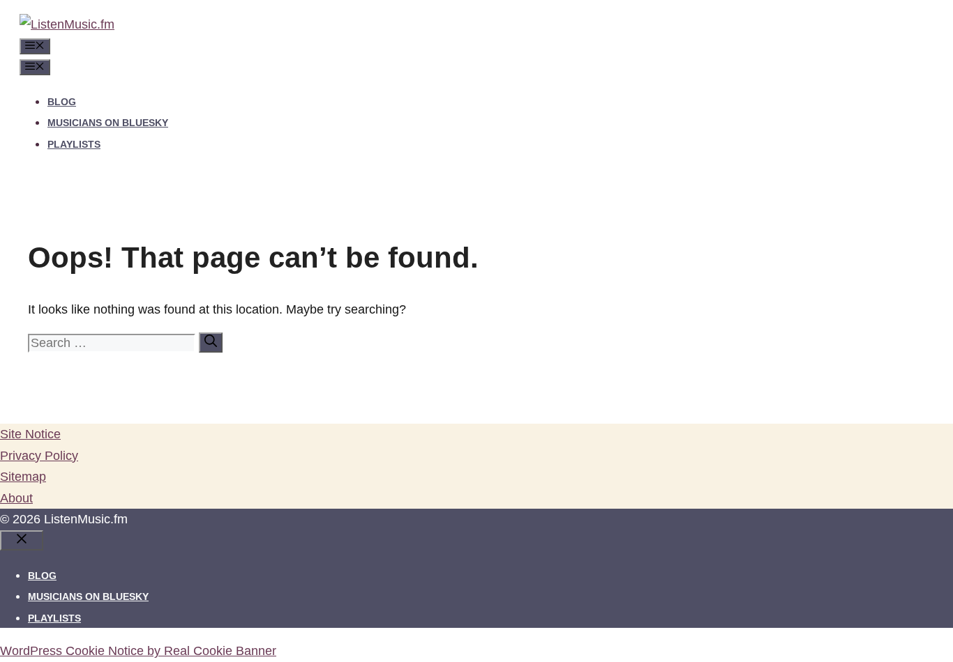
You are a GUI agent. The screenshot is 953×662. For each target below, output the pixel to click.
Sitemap (23, 477)
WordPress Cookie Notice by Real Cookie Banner (138, 651)
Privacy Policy (39, 456)
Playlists (73, 144)
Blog (61, 101)
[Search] (211, 342)
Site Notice (30, 434)
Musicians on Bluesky (107, 122)
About (16, 498)
